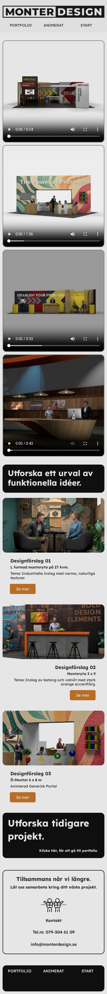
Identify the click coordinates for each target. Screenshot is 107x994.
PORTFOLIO (21, 25)
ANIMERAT (53, 25)
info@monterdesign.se (54, 944)
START (86, 25)
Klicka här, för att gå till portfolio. (68, 850)
